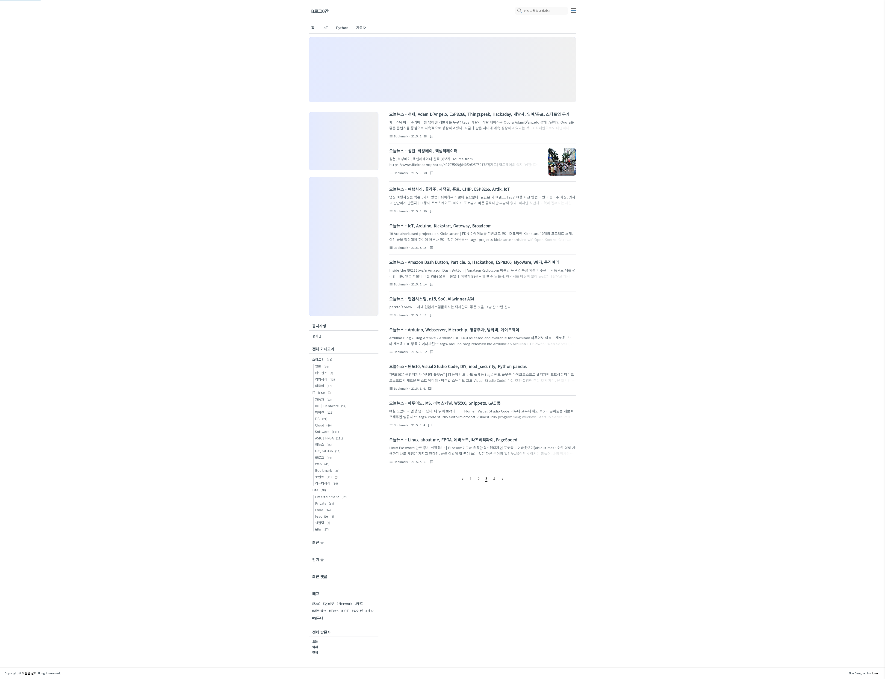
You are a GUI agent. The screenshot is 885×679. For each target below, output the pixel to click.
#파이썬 (357, 610)
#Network (344, 603)
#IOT (345, 610)
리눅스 (323, 444)
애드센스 (324, 373)
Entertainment (331, 497)
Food (323, 509)
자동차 (361, 27)
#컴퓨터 (317, 618)
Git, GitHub (327, 451)
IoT (325, 27)
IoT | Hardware (330, 405)
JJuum (875, 673)
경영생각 (325, 379)
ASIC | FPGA (329, 438)
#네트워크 (319, 610)
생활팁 (322, 522)
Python (342, 27)
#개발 (370, 610)
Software (327, 431)
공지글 (317, 336)
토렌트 (323, 476)
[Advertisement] (442, 69)
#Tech (334, 610)
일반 (322, 366)
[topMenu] (573, 10)
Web (322, 464)
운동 (322, 529)
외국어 (323, 385)
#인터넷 (328, 603)
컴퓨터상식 (326, 483)
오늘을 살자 (29, 673)
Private (324, 503)
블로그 (323, 457)
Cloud (323, 425)
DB (321, 418)
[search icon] (519, 11)
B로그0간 (320, 11)
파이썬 (324, 412)
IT (318, 392)
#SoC (316, 603)
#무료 (359, 603)
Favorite (324, 516)
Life (319, 490)
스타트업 (322, 359)
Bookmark (327, 470)
